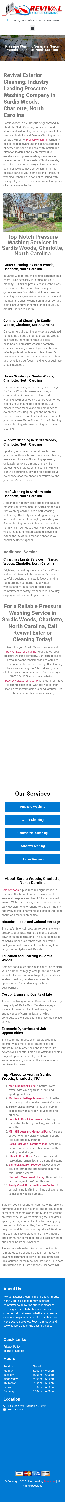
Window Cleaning (32, 846)
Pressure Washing (32, 806)
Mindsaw (49, 1481)
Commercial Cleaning (32, 833)
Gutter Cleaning (33, 820)
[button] (32, 28)
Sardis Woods (10, 890)
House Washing (33, 859)
